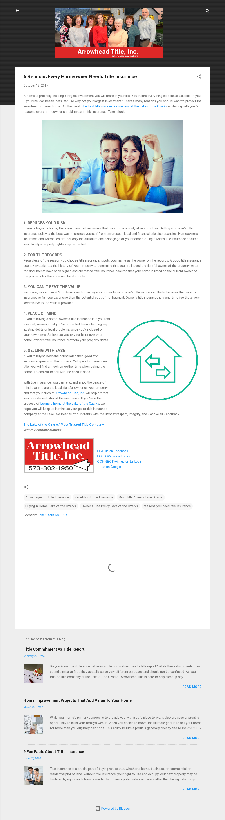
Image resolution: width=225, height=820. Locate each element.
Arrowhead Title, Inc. (70, 393)
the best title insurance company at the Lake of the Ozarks (124, 106)
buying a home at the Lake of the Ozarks (69, 403)
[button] (198, 77)
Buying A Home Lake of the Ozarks (50, 506)
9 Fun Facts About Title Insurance (54, 751)
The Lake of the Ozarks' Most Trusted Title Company (64, 424)
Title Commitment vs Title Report (54, 649)
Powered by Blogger (115, 809)
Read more (191, 687)
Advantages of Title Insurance (47, 497)
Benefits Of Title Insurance (94, 497)
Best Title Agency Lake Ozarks (141, 497)
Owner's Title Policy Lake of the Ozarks (110, 506)
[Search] (207, 12)
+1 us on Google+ (110, 467)
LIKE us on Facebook (112, 451)
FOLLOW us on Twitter (113, 456)
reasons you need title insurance (167, 506)
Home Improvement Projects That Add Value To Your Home (78, 700)
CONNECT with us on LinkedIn (119, 461)
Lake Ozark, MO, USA (53, 515)
